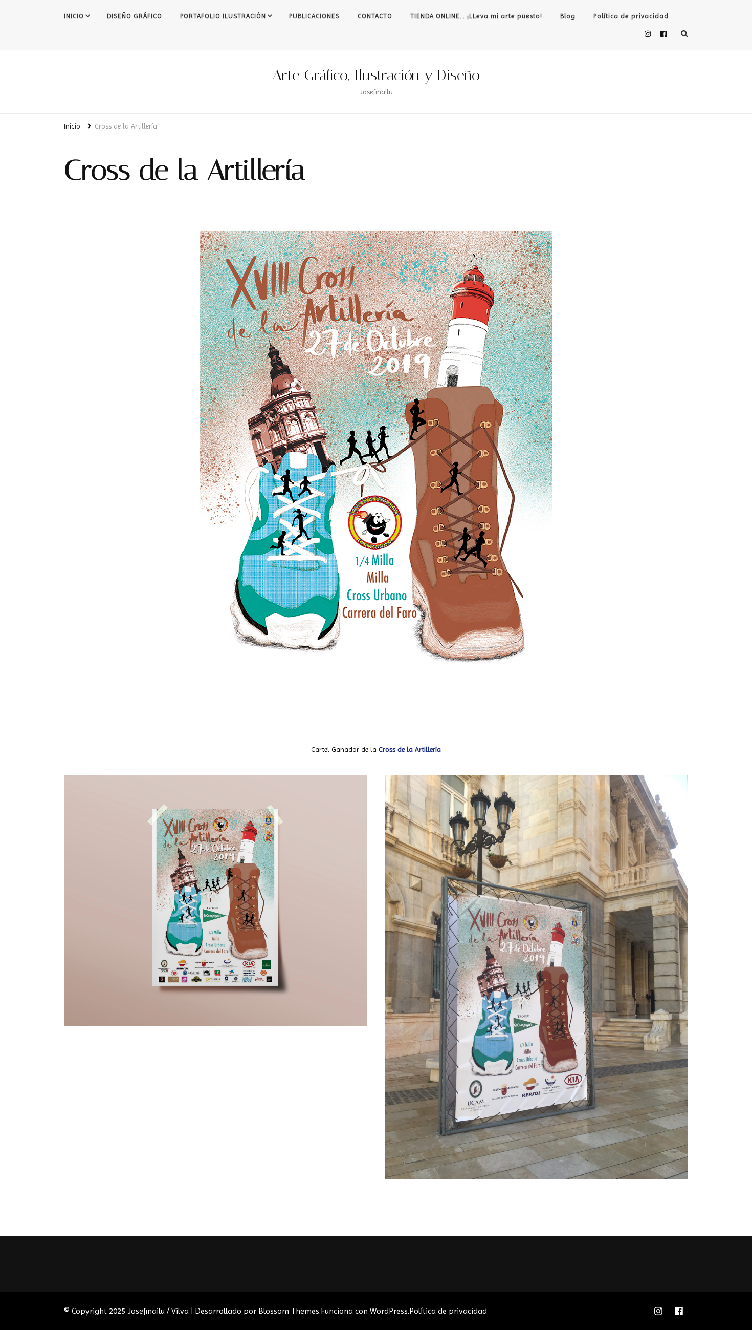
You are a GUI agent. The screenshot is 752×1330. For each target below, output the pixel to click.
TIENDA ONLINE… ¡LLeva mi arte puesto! (476, 16)
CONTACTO (375, 16)
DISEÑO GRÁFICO (134, 16)
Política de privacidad (631, 16)
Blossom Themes (288, 1311)
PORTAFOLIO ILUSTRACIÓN (223, 16)
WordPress (389, 1311)
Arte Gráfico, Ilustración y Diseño (376, 75)
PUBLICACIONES (314, 16)
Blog (568, 16)
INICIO (74, 16)
